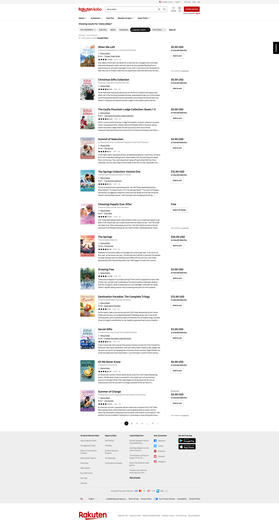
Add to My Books (179, 210)
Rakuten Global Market (151, 515)
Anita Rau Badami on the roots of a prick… (139, 449)
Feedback (276, 48)
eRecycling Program (88, 458)
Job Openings (110, 458)
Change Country (167, 2)
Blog (193, 2)
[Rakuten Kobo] (90, 10)
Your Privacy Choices (167, 499)
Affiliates (108, 446)
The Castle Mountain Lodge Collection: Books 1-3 (127, 109)
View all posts (134, 478)
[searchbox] (132, 9)
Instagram (162, 462)
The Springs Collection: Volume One (119, 171)
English (91, 499)
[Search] (164, 9)
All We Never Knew (109, 361)
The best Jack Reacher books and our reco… (138, 471)
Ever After (108, 213)
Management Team (87, 446)
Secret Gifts (105, 329)
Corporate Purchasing (113, 463)
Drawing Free (106, 269)
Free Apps (84, 463)
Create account (192, 9)
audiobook (185, 71)
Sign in (198, 13)
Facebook (162, 441)
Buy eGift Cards (86, 473)
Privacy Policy (146, 499)
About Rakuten (194, 515)
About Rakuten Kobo (88, 440)
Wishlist (173, 11)
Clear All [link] (172, 30)
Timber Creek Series (112, 56)
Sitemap (83, 483)
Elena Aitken (105, 53)
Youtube (161, 456)
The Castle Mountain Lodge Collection (119, 116)
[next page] (158, 423)
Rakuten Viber (135, 515)
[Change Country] (82, 499)
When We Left (106, 47)
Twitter (160, 446)
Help (198, 2)
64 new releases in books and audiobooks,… (139, 441)
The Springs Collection (113, 181)
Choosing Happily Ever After (115, 204)
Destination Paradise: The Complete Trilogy (124, 296)
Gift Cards (187, 2)
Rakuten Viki (123, 515)
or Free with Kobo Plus (179, 50)
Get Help (83, 478)
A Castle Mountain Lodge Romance (117, 338)
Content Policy (194, 499)
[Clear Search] (159, 9)
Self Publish (109, 440)
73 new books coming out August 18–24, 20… (139, 456)
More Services (181, 515)
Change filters (102, 38)
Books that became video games (139, 464)
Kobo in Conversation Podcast (88, 452)
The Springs (108, 148)
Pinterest (161, 451)
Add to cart (177, 56)
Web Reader (85, 468)
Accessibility (182, 499)
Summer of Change (109, 391)
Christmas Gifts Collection (113, 79)
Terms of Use (134, 499)
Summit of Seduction (110, 139)
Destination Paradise (112, 306)
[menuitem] (83, 18)
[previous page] (121, 423)
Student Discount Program (111, 452)
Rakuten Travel (168, 515)
